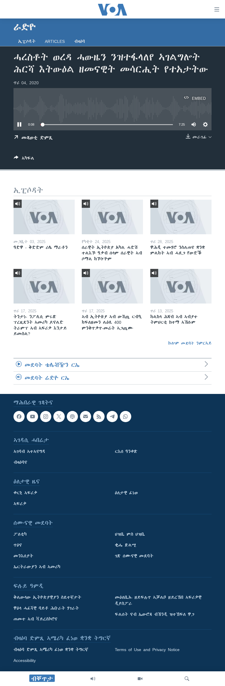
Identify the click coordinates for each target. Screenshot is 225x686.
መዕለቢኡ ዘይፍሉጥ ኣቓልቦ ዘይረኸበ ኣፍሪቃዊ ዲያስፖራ (158, 600)
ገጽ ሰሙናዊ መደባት (134, 556)
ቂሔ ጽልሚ (125, 545)
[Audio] (93, 678)
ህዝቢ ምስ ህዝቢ (130, 534)
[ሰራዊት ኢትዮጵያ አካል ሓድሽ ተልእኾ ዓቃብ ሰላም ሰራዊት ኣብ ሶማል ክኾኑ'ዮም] (112, 217)
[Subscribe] (85, 416)
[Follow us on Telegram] (112, 416)
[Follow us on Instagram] (45, 416)
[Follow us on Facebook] (19, 416)
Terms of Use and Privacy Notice (147, 650)
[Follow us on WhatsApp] (125, 416)
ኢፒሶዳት (26, 41)
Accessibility (24, 660)
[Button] (24, 159)
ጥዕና (17, 545)
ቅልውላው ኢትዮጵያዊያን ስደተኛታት (47, 597)
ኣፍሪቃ (19, 504)
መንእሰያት (23, 556)
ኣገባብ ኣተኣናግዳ (29, 451)
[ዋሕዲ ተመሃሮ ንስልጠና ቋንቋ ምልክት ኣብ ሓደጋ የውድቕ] (181, 217)
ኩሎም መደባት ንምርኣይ (190, 343)
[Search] (187, 678)
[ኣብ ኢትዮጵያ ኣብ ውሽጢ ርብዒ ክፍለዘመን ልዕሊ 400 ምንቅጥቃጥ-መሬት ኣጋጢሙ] (112, 286)
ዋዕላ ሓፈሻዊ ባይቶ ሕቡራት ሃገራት (46, 608)
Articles (55, 41)
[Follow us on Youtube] (32, 416)
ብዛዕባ (79, 41)
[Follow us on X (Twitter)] (58, 416)
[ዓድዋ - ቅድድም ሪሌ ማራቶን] (44, 217)
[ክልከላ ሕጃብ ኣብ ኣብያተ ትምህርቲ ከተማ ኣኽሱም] (181, 286)
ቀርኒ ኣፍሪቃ (25, 493)
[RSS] (98, 416)
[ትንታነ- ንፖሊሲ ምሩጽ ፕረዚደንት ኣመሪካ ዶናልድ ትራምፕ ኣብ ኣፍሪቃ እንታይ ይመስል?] (44, 286)
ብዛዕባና (20, 462)
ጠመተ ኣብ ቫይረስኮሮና (35, 619)
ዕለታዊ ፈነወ (126, 493)
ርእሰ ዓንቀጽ (126, 451)
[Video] (140, 678)
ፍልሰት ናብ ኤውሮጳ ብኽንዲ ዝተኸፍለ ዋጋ (154, 614)
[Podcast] (72, 416)
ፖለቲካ (20, 534)
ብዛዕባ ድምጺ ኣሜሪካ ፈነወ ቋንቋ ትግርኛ (50, 650)
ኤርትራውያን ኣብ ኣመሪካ (36, 567)
